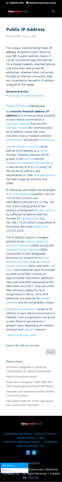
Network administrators (21, 309)
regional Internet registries (23, 249)
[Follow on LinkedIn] (34, 452)
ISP (14, 56)
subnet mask (41, 226)
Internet (29, 159)
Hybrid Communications (21, 376)
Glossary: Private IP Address (26, 95)
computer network (17, 123)
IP (42, 68)
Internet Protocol (17, 127)
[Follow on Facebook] (28, 452)
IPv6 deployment (44, 175)
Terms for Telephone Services (22, 441)
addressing (47, 140)
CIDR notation (46, 210)
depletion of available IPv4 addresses (29, 163)
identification (14, 140)
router (30, 84)
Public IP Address (17, 106)
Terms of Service (45, 433)
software (29, 329)
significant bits (29, 218)
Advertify (33, 477)
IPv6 (34, 167)
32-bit (43, 150)
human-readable (19, 194)
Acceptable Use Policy (18, 433)
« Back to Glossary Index (21, 335)
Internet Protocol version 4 (23, 146)
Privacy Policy (26, 437)
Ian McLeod (15, 36)
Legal (41, 437)
